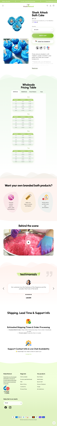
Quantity (34, 26)
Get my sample (23, 376)
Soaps (38, 386)
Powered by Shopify (33, 419)
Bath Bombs (40, 379)
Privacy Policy (23, 389)
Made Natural (26, 419)
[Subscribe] (20, 403)
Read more (35, 68)
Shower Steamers (41, 384)
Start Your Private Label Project (28, 188)
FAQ (21, 381)
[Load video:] (28, 242)
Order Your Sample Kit (44, 41)
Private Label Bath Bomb (26, 379)
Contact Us (28, 354)
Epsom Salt (39, 381)
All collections (40, 389)
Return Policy (23, 384)
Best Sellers (40, 376)
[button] (2, 5)
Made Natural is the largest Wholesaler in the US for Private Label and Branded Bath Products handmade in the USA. (9, 380)
